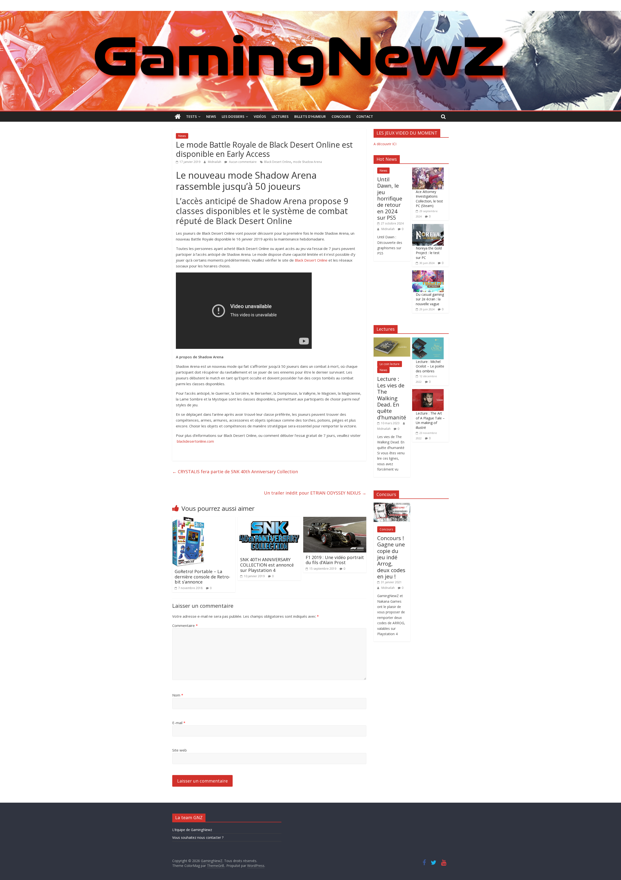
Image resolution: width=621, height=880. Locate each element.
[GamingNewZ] (310, 13)
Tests (191, 116)
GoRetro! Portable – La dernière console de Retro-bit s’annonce (202, 576)
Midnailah (215, 162)
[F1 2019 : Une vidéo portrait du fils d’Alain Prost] (334, 519)
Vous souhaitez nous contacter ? (197, 837)
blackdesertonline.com (195, 441)
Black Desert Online (277, 162)
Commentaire (185, 625)
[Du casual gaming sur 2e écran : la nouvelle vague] (428, 273)
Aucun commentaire (242, 162)
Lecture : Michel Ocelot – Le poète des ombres (430, 366)
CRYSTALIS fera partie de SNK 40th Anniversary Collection (235, 471)
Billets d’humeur (310, 116)
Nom (177, 695)
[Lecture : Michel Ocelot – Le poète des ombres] (428, 340)
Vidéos (260, 116)
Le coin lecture (390, 364)
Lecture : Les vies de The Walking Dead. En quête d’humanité (391, 398)
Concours (341, 116)
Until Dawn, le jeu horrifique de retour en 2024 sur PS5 (389, 198)
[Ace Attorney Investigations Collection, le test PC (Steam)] (428, 170)
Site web (179, 750)
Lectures (280, 116)
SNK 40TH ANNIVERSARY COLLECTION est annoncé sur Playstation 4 (267, 565)
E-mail (178, 722)
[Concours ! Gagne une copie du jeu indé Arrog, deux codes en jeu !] (392, 505)
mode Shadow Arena (307, 162)
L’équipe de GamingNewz (192, 829)
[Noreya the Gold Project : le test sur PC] (428, 226)
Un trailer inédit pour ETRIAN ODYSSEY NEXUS (315, 493)
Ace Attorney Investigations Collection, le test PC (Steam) (429, 198)
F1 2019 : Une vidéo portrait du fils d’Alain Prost (335, 560)
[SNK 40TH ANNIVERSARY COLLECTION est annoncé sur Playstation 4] (269, 519)
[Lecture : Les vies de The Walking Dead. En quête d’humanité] (392, 340)
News (211, 116)
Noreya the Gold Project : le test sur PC (429, 253)
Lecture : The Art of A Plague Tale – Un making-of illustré (430, 420)
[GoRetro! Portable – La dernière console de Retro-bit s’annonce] (188, 519)
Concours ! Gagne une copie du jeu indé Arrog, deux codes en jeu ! (391, 557)
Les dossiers (233, 116)
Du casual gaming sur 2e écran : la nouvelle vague (430, 299)
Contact (364, 116)
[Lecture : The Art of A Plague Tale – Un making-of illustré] (428, 391)
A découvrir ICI (385, 144)
